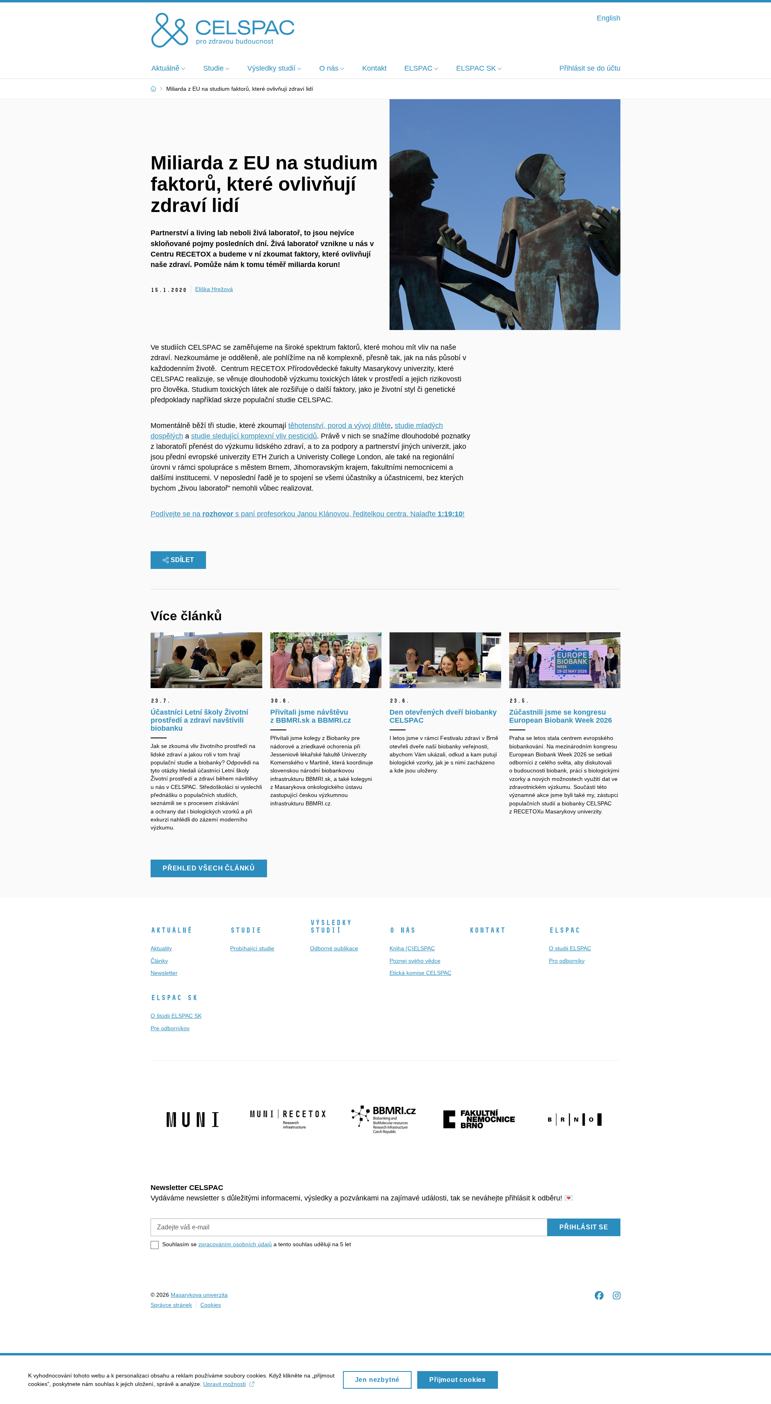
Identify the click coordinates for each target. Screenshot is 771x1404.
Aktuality (161, 948)
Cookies (210, 1305)
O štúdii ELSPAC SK (176, 1016)
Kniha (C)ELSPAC (412, 948)
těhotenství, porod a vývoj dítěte (339, 426)
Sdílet (182, 559)
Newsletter (164, 973)
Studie (245, 930)
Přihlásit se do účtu (589, 68)
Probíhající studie (252, 948)
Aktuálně (171, 930)
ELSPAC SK (174, 997)
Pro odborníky (567, 961)
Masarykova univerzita (199, 1295)
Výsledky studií (331, 926)
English (608, 18)
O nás (403, 930)
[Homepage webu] (223, 29)
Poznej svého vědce (415, 961)
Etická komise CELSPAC (420, 973)
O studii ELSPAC (570, 948)
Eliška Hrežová (214, 289)
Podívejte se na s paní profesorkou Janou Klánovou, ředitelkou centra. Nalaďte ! (308, 514)
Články (159, 961)
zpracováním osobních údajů (235, 1244)
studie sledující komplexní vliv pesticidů (254, 436)
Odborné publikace (334, 948)
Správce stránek (171, 1305)
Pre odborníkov (170, 1028)
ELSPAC (564, 930)
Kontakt (487, 930)
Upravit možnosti (224, 1384)
